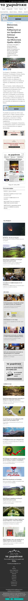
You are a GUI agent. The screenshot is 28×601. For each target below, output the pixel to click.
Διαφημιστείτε (14, 582)
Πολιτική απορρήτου (18, 599)
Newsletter (14, 585)
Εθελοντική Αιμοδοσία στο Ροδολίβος (12, 479)
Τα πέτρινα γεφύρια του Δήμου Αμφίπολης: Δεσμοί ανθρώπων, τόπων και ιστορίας (13, 520)
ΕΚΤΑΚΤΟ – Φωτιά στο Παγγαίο (10, 191)
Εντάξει (7, 599)
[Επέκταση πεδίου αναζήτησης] (9, 1)
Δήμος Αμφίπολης (4, 11)
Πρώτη (11, 22)
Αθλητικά (20, 11)
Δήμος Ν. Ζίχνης (13, 11)
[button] (14, 17)
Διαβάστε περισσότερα (6, 242)
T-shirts (16, 9)
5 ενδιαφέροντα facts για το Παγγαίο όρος (13, 439)
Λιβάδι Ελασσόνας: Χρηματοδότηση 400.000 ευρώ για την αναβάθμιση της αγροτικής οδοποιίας (12, 207)
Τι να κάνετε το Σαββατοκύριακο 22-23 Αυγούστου (12, 283)
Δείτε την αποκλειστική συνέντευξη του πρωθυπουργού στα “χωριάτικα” (13, 352)
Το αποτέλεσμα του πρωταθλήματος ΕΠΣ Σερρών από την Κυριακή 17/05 (13, 419)
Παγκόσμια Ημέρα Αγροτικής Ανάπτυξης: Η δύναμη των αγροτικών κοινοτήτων (13, 399)
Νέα (25, 9)
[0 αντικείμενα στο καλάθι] (4, 1)
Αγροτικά (14, 575)
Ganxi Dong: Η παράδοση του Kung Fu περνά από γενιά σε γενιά (12, 260)
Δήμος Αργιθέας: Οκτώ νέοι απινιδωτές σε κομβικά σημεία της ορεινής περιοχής (13, 540)
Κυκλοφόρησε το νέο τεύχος (11, 319)
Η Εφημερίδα (9, 9)
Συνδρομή (2, 1)
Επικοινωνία (14, 583)
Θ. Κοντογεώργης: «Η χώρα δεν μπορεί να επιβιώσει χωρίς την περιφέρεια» (14, 303)
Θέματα (21, 9)
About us (14, 578)
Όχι (11, 599)
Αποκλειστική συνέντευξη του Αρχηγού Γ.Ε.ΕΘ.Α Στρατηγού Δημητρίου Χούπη (13, 336)
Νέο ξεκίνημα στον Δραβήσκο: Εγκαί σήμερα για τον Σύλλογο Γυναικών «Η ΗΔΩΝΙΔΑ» (14, 459)
